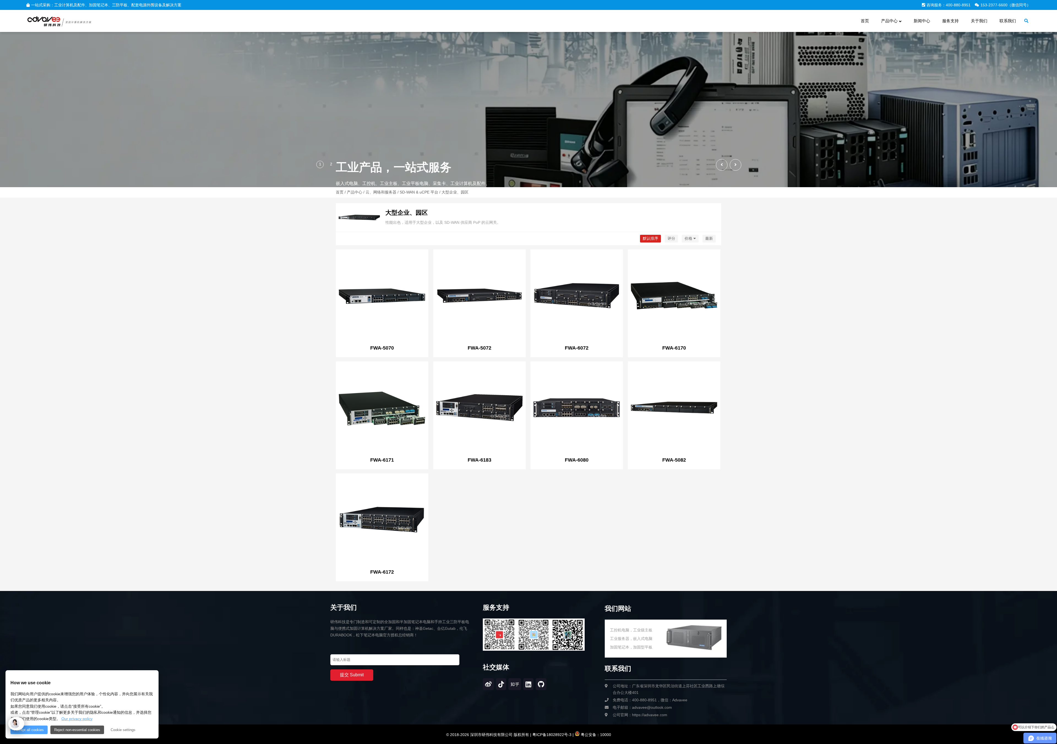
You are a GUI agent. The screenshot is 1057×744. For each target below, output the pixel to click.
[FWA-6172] (382, 520)
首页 (340, 192)
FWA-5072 (479, 348)
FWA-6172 (382, 572)
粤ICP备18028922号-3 (551, 734)
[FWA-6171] (382, 408)
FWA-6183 (479, 460)
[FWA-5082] (674, 408)
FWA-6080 (577, 460)
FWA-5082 (674, 460)
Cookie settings (123, 730)
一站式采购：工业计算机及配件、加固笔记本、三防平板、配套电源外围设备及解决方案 (106, 5)
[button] (735, 165)
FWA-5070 (382, 348)
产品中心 (354, 192)
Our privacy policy (76, 718)
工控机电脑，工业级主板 (631, 630)
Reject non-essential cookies (77, 730)
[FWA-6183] (479, 408)
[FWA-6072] (577, 296)
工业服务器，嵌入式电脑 (631, 638)
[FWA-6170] (674, 296)
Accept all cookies (29, 730)
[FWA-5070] (382, 296)
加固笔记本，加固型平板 (631, 647)
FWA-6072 (577, 348)
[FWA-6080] (577, 408)
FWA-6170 (674, 348)
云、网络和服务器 (381, 192)
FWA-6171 (382, 460)
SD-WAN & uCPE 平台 (419, 192)
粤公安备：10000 (595, 734)
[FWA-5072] (479, 296)
